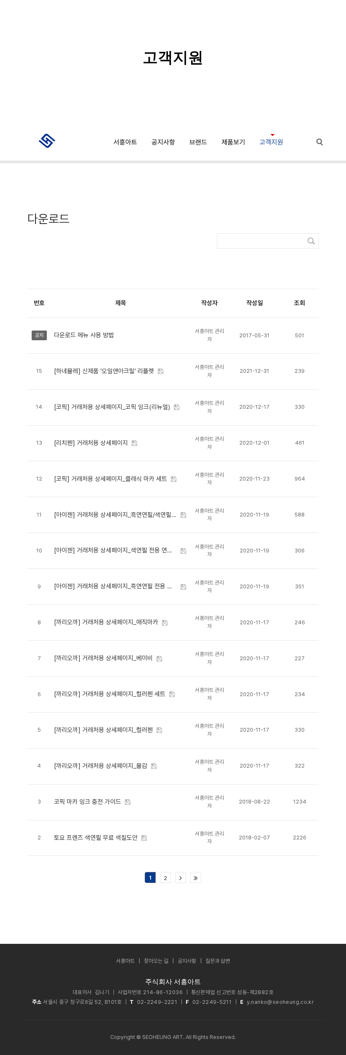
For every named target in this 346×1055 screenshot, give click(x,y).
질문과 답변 (217, 961)
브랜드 (198, 142)
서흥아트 (125, 142)
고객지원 (271, 142)
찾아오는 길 (156, 961)
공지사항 (163, 142)
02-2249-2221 (157, 1002)
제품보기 (233, 142)
